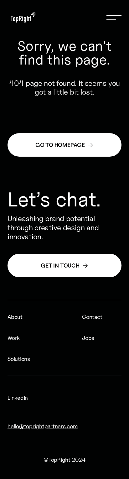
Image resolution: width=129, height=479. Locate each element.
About (13, 317)
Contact (87, 317)
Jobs (87, 338)
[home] (21, 18)
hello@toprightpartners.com (16, 426)
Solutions (13, 359)
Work (13, 338)
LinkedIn (13, 397)
